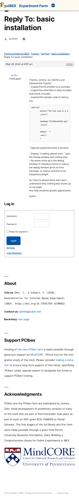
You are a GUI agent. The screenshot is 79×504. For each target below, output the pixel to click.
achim (13, 39)
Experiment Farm (33, 6)
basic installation (60, 53)
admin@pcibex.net (30, 311)
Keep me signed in (19, 231)
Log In (13, 241)
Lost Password (14, 252)
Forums (35, 53)
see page (24, 319)
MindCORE (36, 354)
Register (11, 247)
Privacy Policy (62, 493)
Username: (12, 216)
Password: (12, 224)
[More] (53, 6)
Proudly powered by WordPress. (39, 493)
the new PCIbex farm (30, 349)
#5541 (69, 64)
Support (45, 53)
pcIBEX (10, 6)
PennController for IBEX (16, 53)
